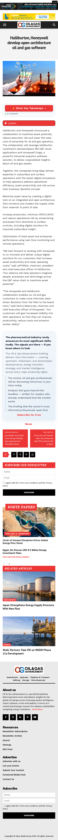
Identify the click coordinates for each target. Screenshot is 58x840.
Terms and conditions (28, 483)
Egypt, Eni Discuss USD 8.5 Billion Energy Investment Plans (25, 551)
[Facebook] (14, 454)
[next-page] (8, 564)
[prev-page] (4, 564)
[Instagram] (13, 717)
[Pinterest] (26, 454)
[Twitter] (20, 454)
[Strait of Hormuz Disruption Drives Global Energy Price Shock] (29, 522)
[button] (4, 25)
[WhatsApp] (32, 454)
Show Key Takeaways (29, 108)
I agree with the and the (27, 484)
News (28, 424)
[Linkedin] (20, 717)
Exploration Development (16, 557)
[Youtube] (35, 717)
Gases (7, 645)
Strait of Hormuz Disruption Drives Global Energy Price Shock (25, 542)
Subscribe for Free (29, 414)
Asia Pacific (10, 600)
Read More (38, 709)
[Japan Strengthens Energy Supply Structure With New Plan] (29, 586)
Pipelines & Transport (17, 534)
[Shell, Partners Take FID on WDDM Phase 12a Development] (29, 631)
